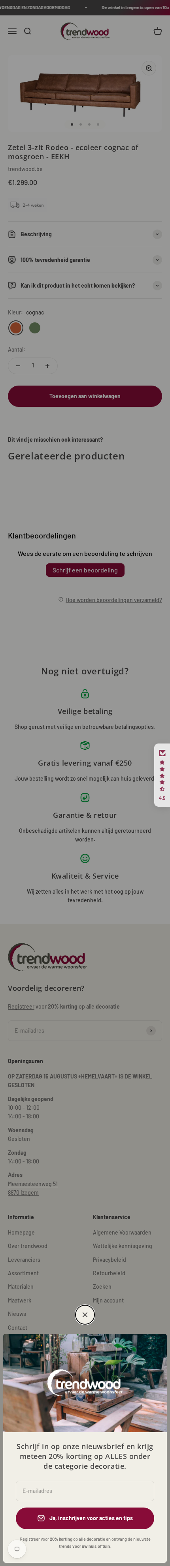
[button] (162, 775)
